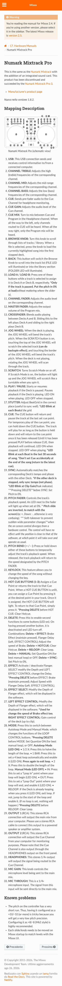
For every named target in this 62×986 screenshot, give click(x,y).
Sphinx (25, 973)
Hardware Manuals (23, 46)
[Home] (5, 45)
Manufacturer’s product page (25, 91)
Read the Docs (16, 977)
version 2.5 (15, 35)
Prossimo (47, 947)
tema (46, 973)
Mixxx (33, 5)
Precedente (16, 947)
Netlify (8, 980)
